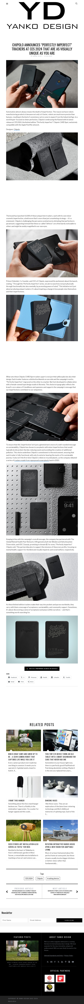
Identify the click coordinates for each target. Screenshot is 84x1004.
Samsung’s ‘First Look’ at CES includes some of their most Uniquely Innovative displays (60, 891)
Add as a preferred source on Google (43, 668)
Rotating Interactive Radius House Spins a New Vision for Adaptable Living (60, 847)
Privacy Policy (68, 955)
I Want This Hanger (16, 800)
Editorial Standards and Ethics (53, 955)
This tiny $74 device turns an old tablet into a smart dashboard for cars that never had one (60, 757)
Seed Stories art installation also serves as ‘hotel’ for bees (23, 845)
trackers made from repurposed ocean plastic (31, 460)
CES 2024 (29, 878)
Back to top (11, 1001)
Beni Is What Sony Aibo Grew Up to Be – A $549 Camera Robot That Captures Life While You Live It (22, 757)
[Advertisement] (42, 35)
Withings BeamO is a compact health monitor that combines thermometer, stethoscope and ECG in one (24, 891)
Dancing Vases (51, 800)
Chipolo (17, 129)
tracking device (53, 878)
